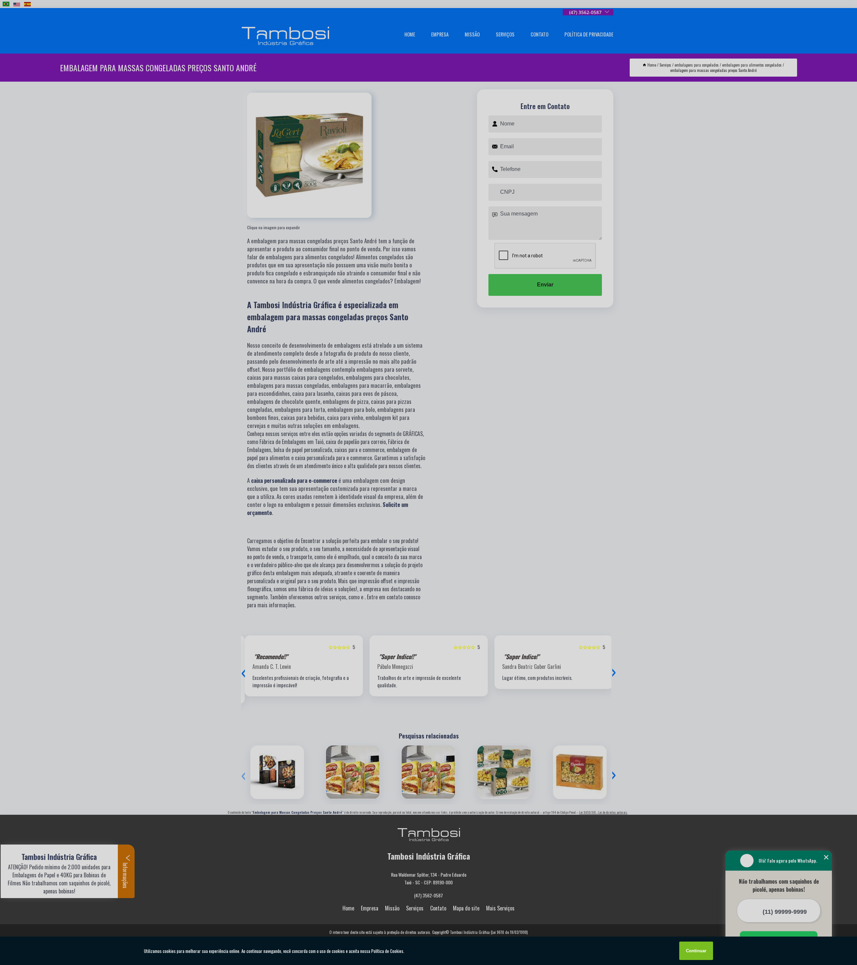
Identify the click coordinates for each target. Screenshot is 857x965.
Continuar (696, 950)
